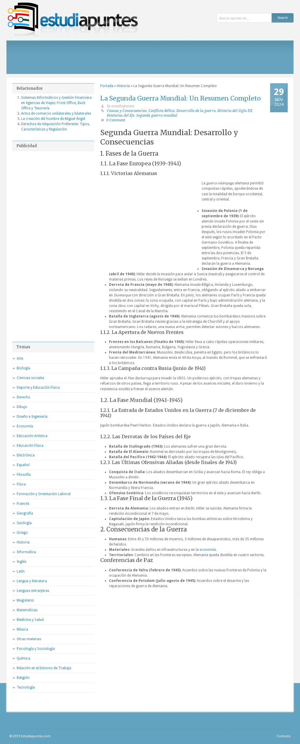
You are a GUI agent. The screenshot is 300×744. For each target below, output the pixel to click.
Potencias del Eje (120, 115)
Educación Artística (32, 436)
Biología (23, 368)
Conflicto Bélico (162, 111)
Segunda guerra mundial (156, 115)
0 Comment (115, 120)
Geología (24, 523)
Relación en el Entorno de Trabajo (44, 668)
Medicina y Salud (30, 620)
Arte (20, 358)
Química (23, 658)
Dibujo (22, 407)
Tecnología (26, 687)
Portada (106, 86)
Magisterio (25, 600)
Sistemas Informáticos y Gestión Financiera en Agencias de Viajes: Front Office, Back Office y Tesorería (56, 103)
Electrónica (26, 455)
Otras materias (29, 639)
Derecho (23, 397)
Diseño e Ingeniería (32, 417)
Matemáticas (27, 610)
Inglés (21, 562)
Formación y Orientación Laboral (44, 494)
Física (21, 484)
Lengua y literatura (32, 581)
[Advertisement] (150, 57)
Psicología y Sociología (36, 649)
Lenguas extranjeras (33, 591)
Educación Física (30, 446)
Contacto (284, 736)
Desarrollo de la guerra (196, 111)
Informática (26, 552)
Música (22, 629)
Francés (23, 504)
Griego (22, 533)
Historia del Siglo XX (234, 111)
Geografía (25, 513)
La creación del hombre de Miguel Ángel (53, 119)
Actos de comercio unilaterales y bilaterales (56, 113)
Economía (25, 426)
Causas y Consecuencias (127, 111)
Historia (123, 86)
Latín (21, 571)
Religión (23, 678)
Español (23, 465)
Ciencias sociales (30, 378)
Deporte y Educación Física (38, 387)
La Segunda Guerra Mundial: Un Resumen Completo (180, 98)
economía (208, 550)
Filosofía (24, 475)
